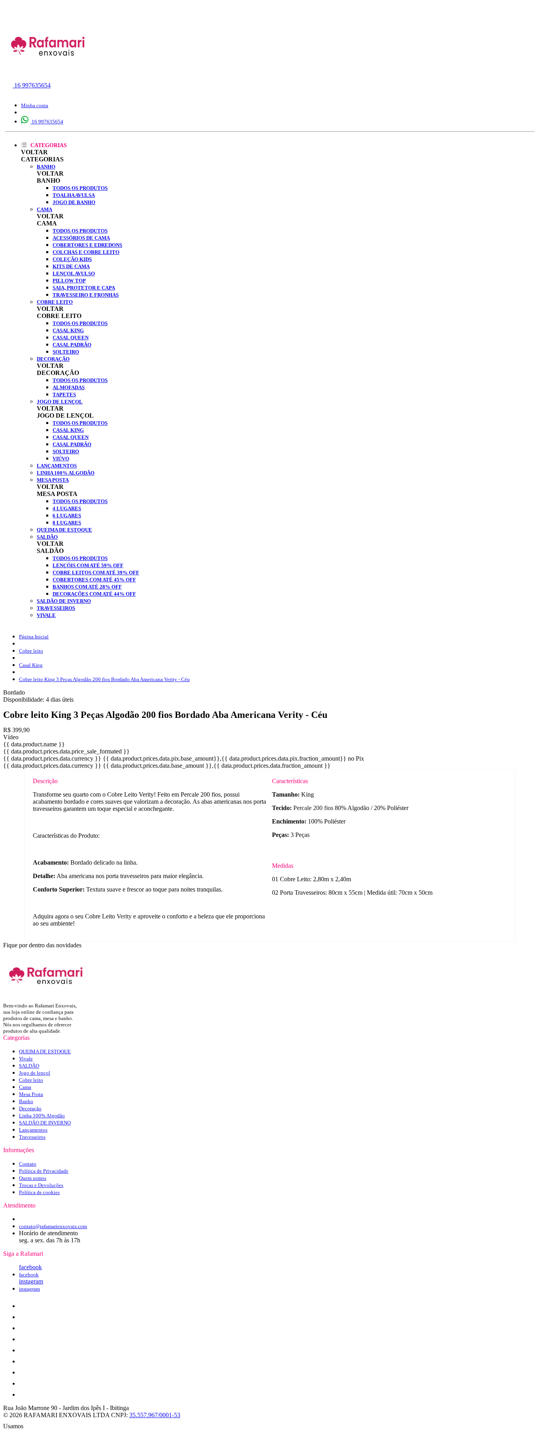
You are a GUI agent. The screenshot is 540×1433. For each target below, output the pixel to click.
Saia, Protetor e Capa (84, 288)
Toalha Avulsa (74, 195)
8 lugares (67, 523)
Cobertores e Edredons (87, 245)
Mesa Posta (53, 480)
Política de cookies (39, 1192)
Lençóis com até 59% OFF (88, 565)
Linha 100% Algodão (65, 473)
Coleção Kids (72, 259)
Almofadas (69, 387)
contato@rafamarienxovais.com (53, 1226)
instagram (31, 1281)
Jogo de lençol (60, 402)
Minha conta (34, 105)
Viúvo (61, 459)
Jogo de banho (74, 202)
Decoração (53, 359)
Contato (27, 1164)
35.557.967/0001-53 (154, 1415)
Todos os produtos (80, 188)
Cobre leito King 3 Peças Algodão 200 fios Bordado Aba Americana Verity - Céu (104, 679)
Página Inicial (34, 637)
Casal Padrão (72, 345)
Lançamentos (57, 466)
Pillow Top (69, 281)
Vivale (46, 615)
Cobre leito (55, 302)
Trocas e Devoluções (41, 1185)
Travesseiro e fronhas (86, 295)
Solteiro (66, 352)
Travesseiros (56, 608)
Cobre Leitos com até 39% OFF (96, 572)
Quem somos (32, 1178)
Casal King (68, 330)
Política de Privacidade (43, 1171)
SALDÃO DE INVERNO (64, 601)
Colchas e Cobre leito (86, 252)
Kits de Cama (71, 266)
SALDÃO (47, 537)
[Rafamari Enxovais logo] (48, 73)
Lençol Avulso (74, 273)
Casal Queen (71, 338)
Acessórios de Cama (81, 238)
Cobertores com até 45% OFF (94, 580)
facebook (30, 1267)
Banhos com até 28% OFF (87, 587)
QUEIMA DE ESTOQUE (64, 530)
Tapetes (64, 395)
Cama (44, 209)
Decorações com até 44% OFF (94, 594)
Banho (46, 167)
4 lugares (67, 508)
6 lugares (67, 516)
